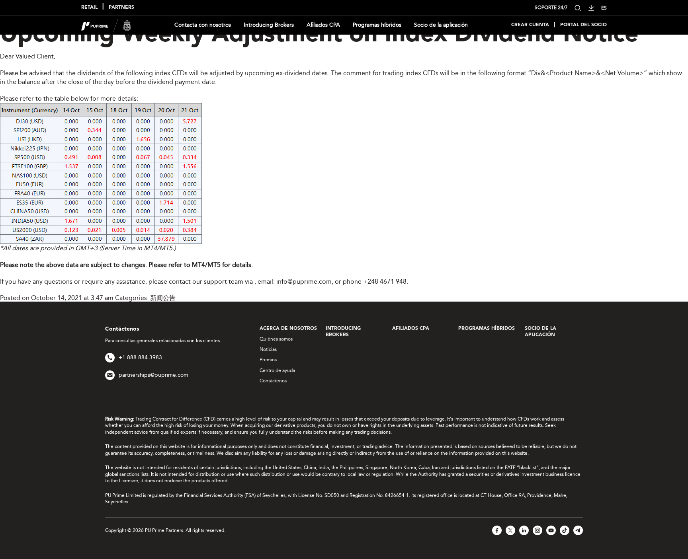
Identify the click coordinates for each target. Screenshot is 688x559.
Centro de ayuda (277, 370)
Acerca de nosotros (288, 328)
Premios (268, 359)
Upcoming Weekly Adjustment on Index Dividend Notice (319, 35)
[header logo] (106, 24)
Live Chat (671, 542)
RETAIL (89, 7)
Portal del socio (583, 25)
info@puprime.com (304, 281)
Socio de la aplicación (441, 24)
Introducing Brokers (269, 24)
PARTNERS (121, 7)
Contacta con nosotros (202, 24)
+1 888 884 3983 (140, 357)
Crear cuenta (530, 25)
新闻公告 (163, 298)
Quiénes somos (276, 339)
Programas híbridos (377, 24)
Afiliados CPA (323, 24)
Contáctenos (273, 381)
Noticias (268, 349)
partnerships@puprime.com (153, 375)
